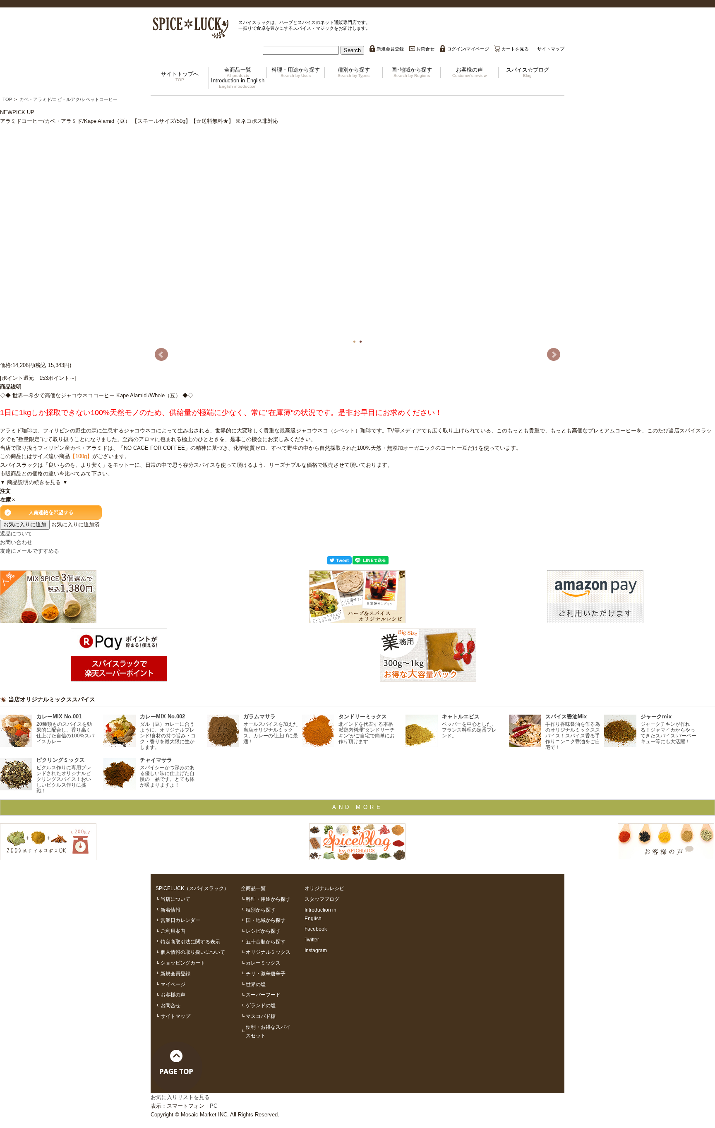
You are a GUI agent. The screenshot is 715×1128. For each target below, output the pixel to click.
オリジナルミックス (268, 952)
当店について (175, 899)
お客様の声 (469, 72)
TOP (7, 99)
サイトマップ (550, 48)
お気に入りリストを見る (180, 1097)
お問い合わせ (16, 542)
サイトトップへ (180, 76)
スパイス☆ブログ (527, 72)
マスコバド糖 (261, 1016)
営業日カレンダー (180, 920)
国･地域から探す (411, 72)
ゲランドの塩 (261, 1005)
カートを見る (515, 48)
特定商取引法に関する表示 (190, 941)
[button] (352, 50)
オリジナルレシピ (324, 888)
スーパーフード (263, 994)
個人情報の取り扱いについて (193, 952)
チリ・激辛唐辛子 (266, 973)
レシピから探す (263, 931)
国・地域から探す (266, 920)
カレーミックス (263, 962)
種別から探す (354, 72)
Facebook (316, 928)
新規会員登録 (390, 48)
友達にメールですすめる (29, 551)
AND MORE (357, 807)
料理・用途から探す (295, 72)
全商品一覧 (237, 72)
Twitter (312, 939)
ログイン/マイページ (468, 48)
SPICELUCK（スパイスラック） (192, 888)
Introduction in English (237, 83)
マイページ (173, 984)
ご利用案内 (173, 931)
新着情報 (170, 909)
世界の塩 (256, 984)
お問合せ (425, 48)
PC (213, 1106)
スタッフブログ (322, 899)
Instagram (316, 950)
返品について (16, 533)
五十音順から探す (266, 941)
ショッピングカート (183, 962)
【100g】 (81, 456)
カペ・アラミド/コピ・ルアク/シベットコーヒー (68, 99)
